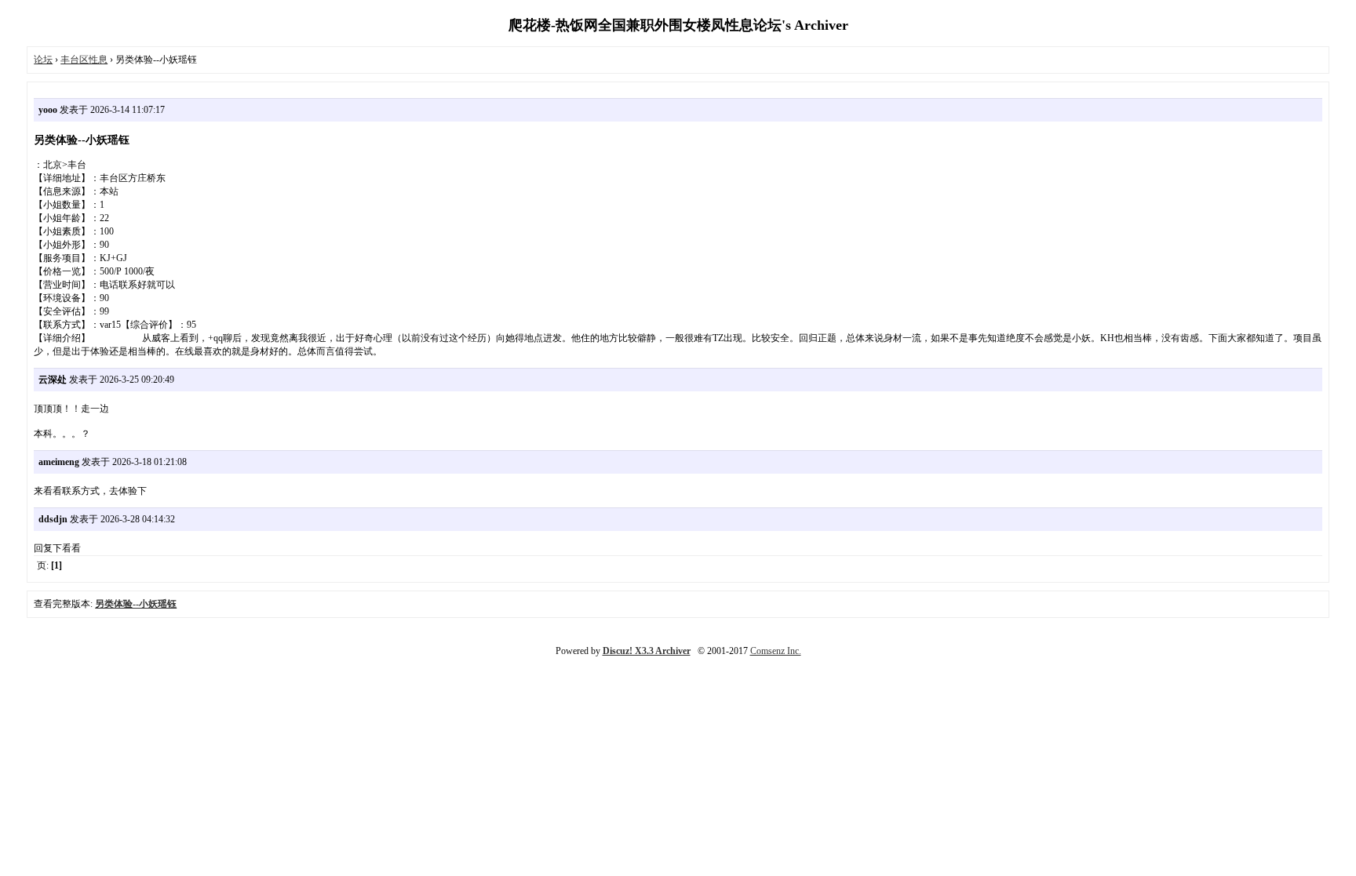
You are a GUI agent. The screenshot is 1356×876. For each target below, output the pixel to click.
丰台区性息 (84, 59)
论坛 (43, 59)
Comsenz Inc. (775, 650)
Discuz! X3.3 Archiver (647, 650)
